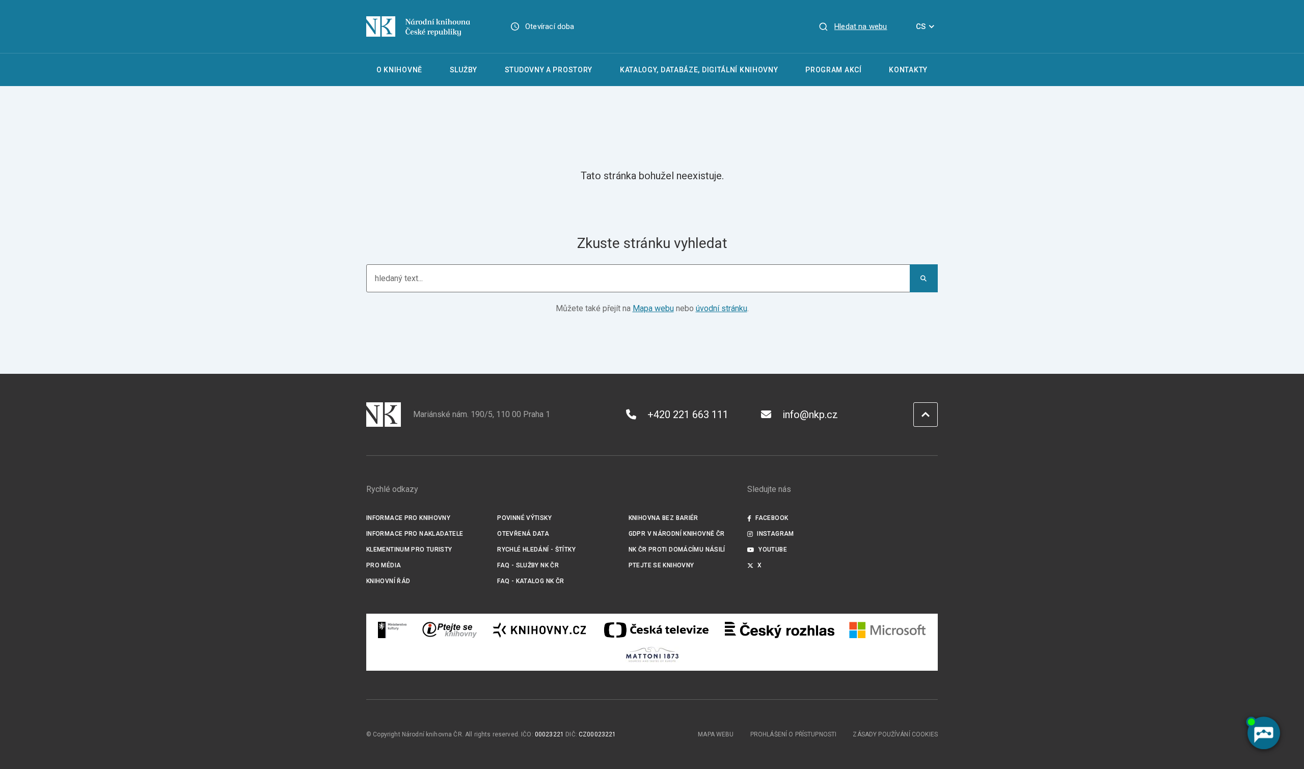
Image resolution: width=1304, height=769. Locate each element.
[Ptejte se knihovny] (449, 630)
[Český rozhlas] (779, 630)
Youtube (772, 549)
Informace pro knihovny (408, 517)
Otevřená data (523, 533)
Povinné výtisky (524, 517)
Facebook (771, 517)
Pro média (383, 565)
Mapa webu (653, 308)
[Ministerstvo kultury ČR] (393, 630)
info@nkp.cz (810, 414)
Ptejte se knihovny (661, 565)
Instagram (775, 533)
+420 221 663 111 (687, 414)
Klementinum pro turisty (409, 549)
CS (921, 26)
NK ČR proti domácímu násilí (677, 549)
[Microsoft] (887, 630)
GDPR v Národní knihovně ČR (677, 533)
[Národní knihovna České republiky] (418, 26)
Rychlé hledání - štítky (536, 549)
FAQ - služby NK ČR (528, 565)
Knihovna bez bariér (663, 517)
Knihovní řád (388, 581)
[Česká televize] (656, 630)
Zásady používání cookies (895, 734)
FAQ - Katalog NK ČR (530, 581)
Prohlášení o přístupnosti (793, 734)
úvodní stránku (721, 308)
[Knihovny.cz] (539, 630)
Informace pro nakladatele (414, 533)
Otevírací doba (550, 26)
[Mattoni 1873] (652, 654)
